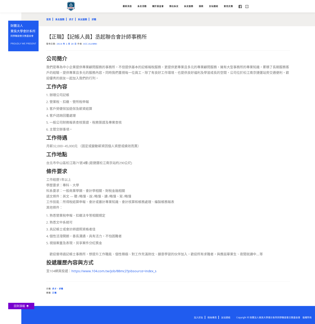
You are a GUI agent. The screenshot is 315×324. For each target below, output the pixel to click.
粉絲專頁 (212, 317)
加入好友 (198, 317)
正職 (54, 292)
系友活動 (142, 6)
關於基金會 (158, 6)
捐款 (201, 6)
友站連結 (213, 6)
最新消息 (127, 6)
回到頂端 (20, 306)
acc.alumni (90, 43)
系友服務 (188, 6)
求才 (71, 19)
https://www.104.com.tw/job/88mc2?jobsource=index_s (114, 271)
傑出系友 (173, 6)
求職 (94, 19)
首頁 (48, 19)
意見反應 (228, 6)
